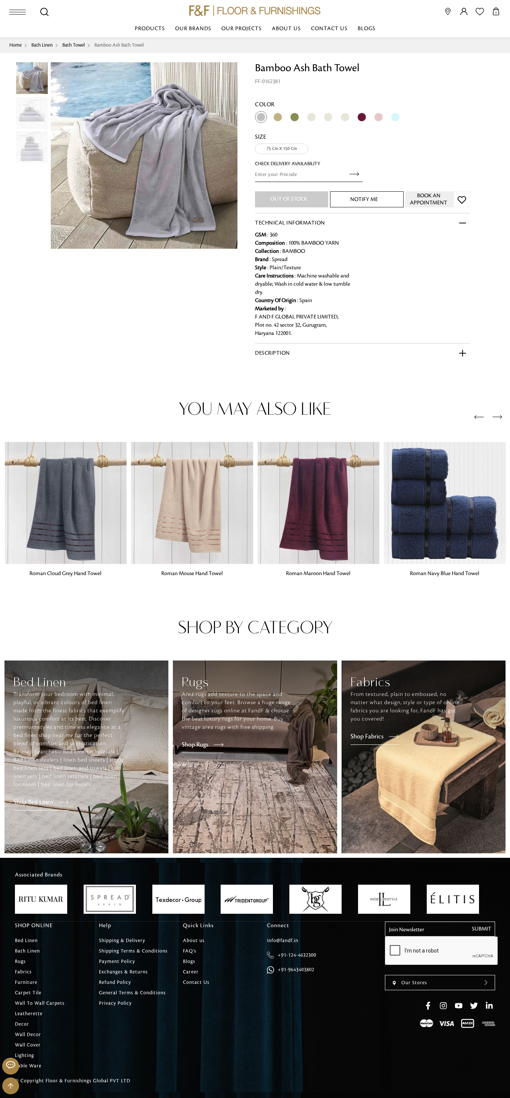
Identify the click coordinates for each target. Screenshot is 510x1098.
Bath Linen (42, 45)
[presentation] (479, 417)
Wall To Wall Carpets (40, 1003)
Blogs (367, 29)
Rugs (20, 961)
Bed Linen (26, 940)
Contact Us (329, 29)
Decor (22, 1024)
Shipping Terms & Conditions (133, 951)
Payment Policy (117, 961)
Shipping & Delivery (122, 940)
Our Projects (241, 29)
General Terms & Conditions (132, 992)
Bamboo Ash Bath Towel (119, 45)
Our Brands (193, 29)
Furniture (26, 982)
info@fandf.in (282, 940)
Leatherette (29, 1013)
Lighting (24, 1055)
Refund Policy (115, 982)
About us (286, 29)
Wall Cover (28, 1045)
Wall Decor (28, 1034)
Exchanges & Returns (123, 972)
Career (191, 972)
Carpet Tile (28, 992)
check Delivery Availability (287, 163)
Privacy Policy (115, 1003)
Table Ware (28, 1066)
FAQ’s (189, 951)
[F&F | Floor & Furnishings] (254, 10)
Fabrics (23, 972)
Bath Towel (73, 45)
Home (15, 45)
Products (150, 29)
